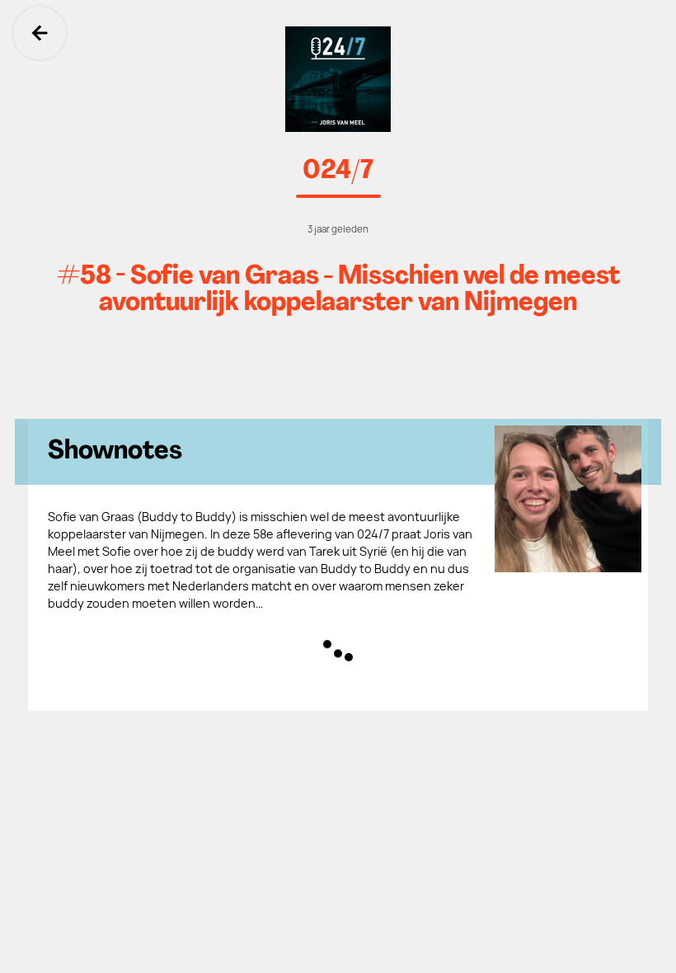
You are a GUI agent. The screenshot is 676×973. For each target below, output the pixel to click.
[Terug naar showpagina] (338, 79)
